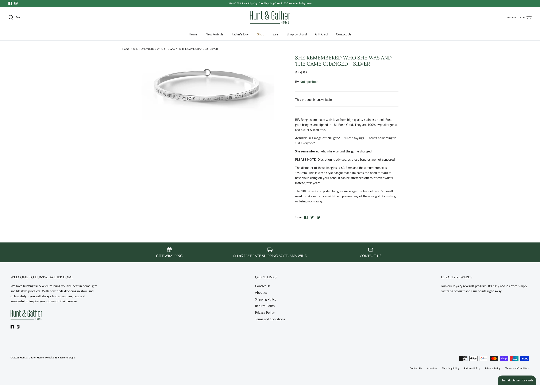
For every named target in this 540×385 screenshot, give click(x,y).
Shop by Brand (297, 34)
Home (193, 34)
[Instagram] (16, 3)
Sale (275, 34)
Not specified (309, 81)
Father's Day (240, 34)
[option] (208, 88)
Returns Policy (265, 306)
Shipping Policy (265, 299)
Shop (260, 34)
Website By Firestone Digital (60, 357)
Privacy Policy (265, 312)
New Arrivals (214, 34)
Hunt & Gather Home (32, 357)
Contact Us (343, 34)
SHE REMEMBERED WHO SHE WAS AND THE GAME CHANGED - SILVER (175, 48)
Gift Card (321, 34)
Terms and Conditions (270, 319)
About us (261, 292)
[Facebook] (10, 3)
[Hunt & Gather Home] (270, 17)
